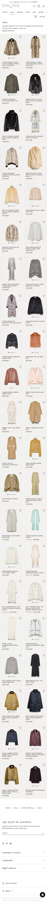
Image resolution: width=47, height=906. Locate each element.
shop (15, 808)
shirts (27, 12)
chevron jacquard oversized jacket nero (10, 100)
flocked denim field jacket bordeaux (35, 791)
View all (5, 12)
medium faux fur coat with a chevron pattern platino (34, 175)
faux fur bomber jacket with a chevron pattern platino (10, 212)
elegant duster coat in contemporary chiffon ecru (34, 500)
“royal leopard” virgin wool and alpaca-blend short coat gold (10, 64)
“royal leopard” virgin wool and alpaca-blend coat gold (34, 64)
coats (12, 12)
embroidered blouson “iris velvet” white (10, 572)
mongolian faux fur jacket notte (35, 322)
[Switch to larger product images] (33, 16)
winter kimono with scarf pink (35, 393)
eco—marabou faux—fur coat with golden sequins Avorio (11, 608)
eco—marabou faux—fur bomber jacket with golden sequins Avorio (35, 608)
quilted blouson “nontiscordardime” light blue (35, 645)
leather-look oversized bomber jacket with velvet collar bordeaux (35, 755)
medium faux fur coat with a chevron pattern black (34, 101)
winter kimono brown (10, 499)
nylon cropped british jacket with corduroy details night (10, 755)
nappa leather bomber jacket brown (10, 393)
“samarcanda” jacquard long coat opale (34, 137)
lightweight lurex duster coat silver (11, 536)
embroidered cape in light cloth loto (35, 211)
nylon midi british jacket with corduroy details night (35, 718)
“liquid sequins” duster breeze (34, 536)
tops (34, 12)
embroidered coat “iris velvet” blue (34, 681)
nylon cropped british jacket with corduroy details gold (10, 792)
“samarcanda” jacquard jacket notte (11, 357)
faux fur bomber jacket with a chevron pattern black (10, 138)
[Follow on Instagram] (3, 843)
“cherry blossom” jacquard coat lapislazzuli (11, 322)
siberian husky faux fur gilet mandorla (10, 248)
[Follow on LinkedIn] (10, 843)
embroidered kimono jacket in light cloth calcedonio (33, 249)
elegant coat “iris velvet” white (11, 428)
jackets (41, 12)
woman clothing (27, 808)
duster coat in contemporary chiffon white (10, 645)
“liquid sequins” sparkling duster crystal (35, 572)
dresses (20, 12)
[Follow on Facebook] (7, 843)
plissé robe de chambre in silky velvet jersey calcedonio (10, 286)
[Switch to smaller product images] (36, 16)
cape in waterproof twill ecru (34, 428)
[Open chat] (42, 894)
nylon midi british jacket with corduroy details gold (11, 718)
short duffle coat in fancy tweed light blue (11, 681)
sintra (38, 900)
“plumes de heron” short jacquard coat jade (35, 285)
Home (7, 808)
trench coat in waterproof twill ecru (10, 464)
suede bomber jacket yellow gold (33, 464)
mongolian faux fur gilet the (35, 357)
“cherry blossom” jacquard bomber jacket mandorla (11, 175)
